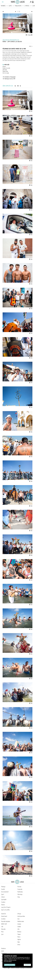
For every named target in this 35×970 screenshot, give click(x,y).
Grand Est (3, 913)
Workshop (20, 894)
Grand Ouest (4, 916)
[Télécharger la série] (18, 86)
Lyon (2, 934)
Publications (18, 6)
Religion (4, 66)
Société (3, 889)
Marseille (3, 929)
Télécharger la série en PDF (9, 78)
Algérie (19, 939)
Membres (3, 6)
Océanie (19, 924)
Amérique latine (21, 916)
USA (18, 929)
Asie (18, 919)
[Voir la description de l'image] (30, 35)
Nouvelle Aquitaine (5, 921)
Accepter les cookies (9, 965)
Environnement (4, 892)
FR (30, 46)
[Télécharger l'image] (26, 35)
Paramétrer (27, 965)
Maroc (19, 937)
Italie (19, 942)
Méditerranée (5, 71)
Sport (2, 894)
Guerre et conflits (5, 910)
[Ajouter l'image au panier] (28, 35)
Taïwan (19, 934)
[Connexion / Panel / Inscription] (33, 2)
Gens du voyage (6, 73)
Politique (3, 886)
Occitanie (3, 919)
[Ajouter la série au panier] (20, 86)
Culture (3, 897)
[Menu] (2, 2)
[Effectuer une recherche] (30, 2)
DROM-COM (4, 924)
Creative (3, 902)
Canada (19, 926)
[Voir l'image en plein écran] (31, 35)
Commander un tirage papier (10, 77)
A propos (27, 6)
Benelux (19, 932)
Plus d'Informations (8, 961)
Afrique (19, 913)
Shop (19, 897)
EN (31, 46)
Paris (2, 932)
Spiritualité (3, 899)
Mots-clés (6, 64)
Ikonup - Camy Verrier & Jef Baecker (12, 41)
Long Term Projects (5, 907)
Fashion (3, 904)
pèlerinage (5, 69)
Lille (2, 926)
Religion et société (6, 68)
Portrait (19, 886)
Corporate (20, 889)
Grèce (19, 944)
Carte (10, 6)
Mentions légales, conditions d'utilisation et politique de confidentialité (18, 968)
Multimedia (20, 892)
